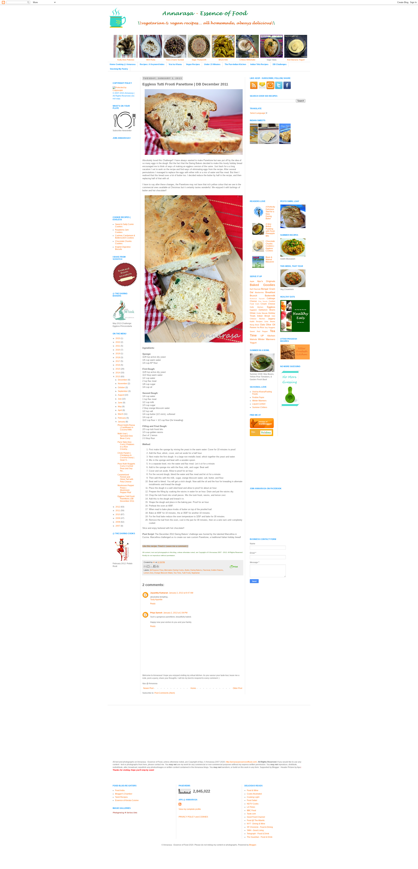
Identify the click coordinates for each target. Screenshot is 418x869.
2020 (118, 350)
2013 (118, 376)
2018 (118, 357)
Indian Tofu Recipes (259, 64)
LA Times (251, 807)
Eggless (271, 307)
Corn (257, 304)
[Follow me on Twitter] (279, 88)
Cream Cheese (268, 304)
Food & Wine (252, 790)
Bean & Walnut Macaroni (270, 259)
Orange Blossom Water (163, 573)
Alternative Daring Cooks (174, 570)
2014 (118, 372)
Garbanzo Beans (267, 310)
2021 (118, 346)
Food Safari (252, 800)
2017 (118, 361)
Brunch (253, 295)
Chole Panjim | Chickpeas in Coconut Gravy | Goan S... (126, 456)
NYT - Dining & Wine (256, 824)
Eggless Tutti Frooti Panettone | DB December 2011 (126, 498)
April (120, 410)
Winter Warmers (266, 339)
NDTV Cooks (252, 804)
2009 (118, 518)
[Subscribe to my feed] (254, 88)
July (120, 399)
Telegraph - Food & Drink (258, 833)
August (121, 395)
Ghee (253, 313)
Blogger (252, 845)
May (120, 406)
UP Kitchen (268, 335)
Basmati (257, 289)
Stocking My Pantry (119, 69)
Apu (253, 432)
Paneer (253, 327)
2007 (118, 526)
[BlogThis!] (148, 566)
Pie (258, 327)
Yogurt (253, 342)
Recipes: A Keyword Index (152, 64)
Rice (262, 327)
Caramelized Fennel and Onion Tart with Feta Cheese (125, 478)
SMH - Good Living (255, 830)
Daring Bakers (196, 570)
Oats (262, 324)
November (123, 383)
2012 (118, 507)
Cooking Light (253, 797)
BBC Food (251, 810)
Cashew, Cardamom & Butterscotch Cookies (125, 236)
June (120, 402)
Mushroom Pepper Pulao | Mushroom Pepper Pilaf (126, 489)
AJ (154, 562)
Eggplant (253, 310)
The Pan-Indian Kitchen (235, 64)
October (121, 387)
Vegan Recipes (193, 64)
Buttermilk (270, 295)
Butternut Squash (257, 298)
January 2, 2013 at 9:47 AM (181, 593)
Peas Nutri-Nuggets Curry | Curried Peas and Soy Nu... (126, 467)
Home (193, 688)
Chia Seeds (262, 301)
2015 (118, 369)
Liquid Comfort (258, 404)
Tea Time (177, 573)
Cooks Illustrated (254, 794)
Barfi (251, 289)
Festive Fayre (258, 397)
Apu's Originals (266, 281)
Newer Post (148, 688)
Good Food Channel (256, 817)
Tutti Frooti (186, 573)
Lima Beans (269, 321)
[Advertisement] (122, 190)
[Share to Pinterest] (157, 566)
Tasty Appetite (156, 599)
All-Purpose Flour (156, 570)
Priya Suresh (156, 613)
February (122, 418)
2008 (118, 522)
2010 (118, 514)
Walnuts (253, 339)
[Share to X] (151, 566)
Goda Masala (262, 313)
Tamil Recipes (121, 797)
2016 (118, 365)
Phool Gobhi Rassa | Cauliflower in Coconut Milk (126, 427)
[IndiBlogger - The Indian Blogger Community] (262, 427)
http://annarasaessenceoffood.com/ (241, 762)
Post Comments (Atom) (164, 693)
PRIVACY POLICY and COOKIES (193, 817)
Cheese (253, 301)
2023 (118, 338)
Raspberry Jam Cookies (122, 231)
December (123, 380)
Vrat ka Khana (175, 64)
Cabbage (271, 298)
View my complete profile (190, 809)
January (122, 422)
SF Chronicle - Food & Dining (260, 827)
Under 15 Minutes (212, 64)
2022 (118, 342)
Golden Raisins (217, 570)
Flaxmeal (206, 570)
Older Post (237, 688)
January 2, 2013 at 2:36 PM (175, 613)
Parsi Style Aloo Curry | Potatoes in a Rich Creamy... (126, 445)
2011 (118, 510)
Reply (152, 603)
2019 (118, 353)
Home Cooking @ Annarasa (123, 64)
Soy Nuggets (270, 327)
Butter (187, 570)
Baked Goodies (262, 285)
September (123, 391)
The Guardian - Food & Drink (259, 837)
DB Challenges (280, 64)
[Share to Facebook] (154, 566)
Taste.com (251, 814)
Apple (252, 281)
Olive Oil (270, 324)
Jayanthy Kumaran (159, 593)
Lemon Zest (148, 573)
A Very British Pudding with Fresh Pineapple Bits (270, 230)
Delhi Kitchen (256, 307)
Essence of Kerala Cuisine (127, 800)
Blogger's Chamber (123, 794)
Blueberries (259, 292)
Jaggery (271, 319)
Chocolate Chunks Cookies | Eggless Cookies (270, 246)
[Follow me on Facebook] (287, 88)
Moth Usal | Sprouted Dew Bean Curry (125, 435)
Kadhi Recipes (256, 321)
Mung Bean (254, 325)
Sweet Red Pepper (259, 331)
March (121, 414)
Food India (120, 790)
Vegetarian (195, 573)
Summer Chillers (259, 407)
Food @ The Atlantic (256, 820)
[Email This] (145, 566)
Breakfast (270, 292)
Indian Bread (263, 316)
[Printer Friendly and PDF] (233, 567)
